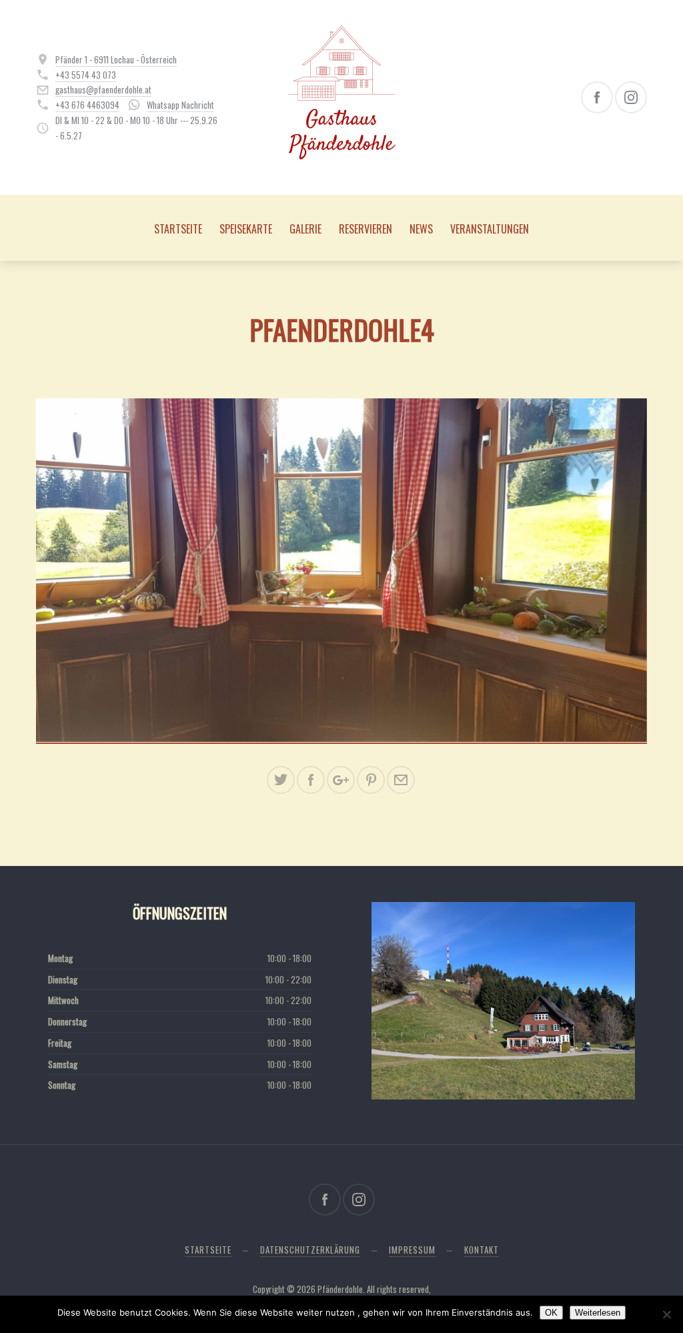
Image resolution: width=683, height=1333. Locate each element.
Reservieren (365, 229)
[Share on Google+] (341, 780)
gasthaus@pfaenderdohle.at (103, 89)
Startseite (178, 229)
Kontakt (481, 1249)
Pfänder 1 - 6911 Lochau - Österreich (116, 59)
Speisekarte (245, 229)
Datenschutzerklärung (310, 1249)
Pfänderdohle (340, 1289)
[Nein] (666, 1314)
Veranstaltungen (489, 229)
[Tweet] (281, 780)
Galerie (305, 229)
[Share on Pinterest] (371, 780)
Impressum (412, 1249)
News (421, 229)
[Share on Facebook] (311, 780)
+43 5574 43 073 (85, 74)
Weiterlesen (597, 1313)
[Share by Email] (401, 780)
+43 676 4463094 (87, 104)
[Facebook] (597, 97)
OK (551, 1313)
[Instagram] (631, 97)
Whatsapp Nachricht (180, 104)
